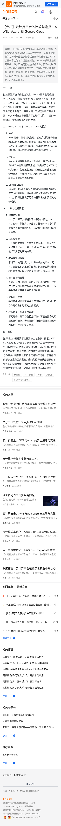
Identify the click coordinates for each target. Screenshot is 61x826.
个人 (56, 18)
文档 (5, 791)
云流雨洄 (6, 486)
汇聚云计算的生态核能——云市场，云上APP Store (28, 727)
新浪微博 (18, 775)
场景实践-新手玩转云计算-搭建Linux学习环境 (25, 663)
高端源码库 (7, 467)
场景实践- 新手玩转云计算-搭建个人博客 (23, 656)
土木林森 (6, 449)
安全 (39, 374)
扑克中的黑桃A (9, 504)
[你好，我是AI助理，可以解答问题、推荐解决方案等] (42, 11)
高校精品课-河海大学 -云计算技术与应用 (23, 675)
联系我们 (30, 784)
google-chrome (10, 754)
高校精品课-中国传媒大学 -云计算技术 (22, 681)
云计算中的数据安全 (13, 721)
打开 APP (51, 4)
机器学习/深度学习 (22, 379)
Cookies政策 (29, 802)
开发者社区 (13, 791)
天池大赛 (24, 791)
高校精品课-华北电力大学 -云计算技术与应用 (25, 669)
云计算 (17, 374)
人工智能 (29, 374)
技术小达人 (7, 413)
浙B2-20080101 (34, 810)
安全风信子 (7, 431)
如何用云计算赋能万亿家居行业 (18, 714)
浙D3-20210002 (32, 813)
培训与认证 (34, 791)
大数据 (49, 374)
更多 (5, 696)
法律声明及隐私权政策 (13, 802)
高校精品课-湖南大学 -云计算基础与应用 (23, 687)
